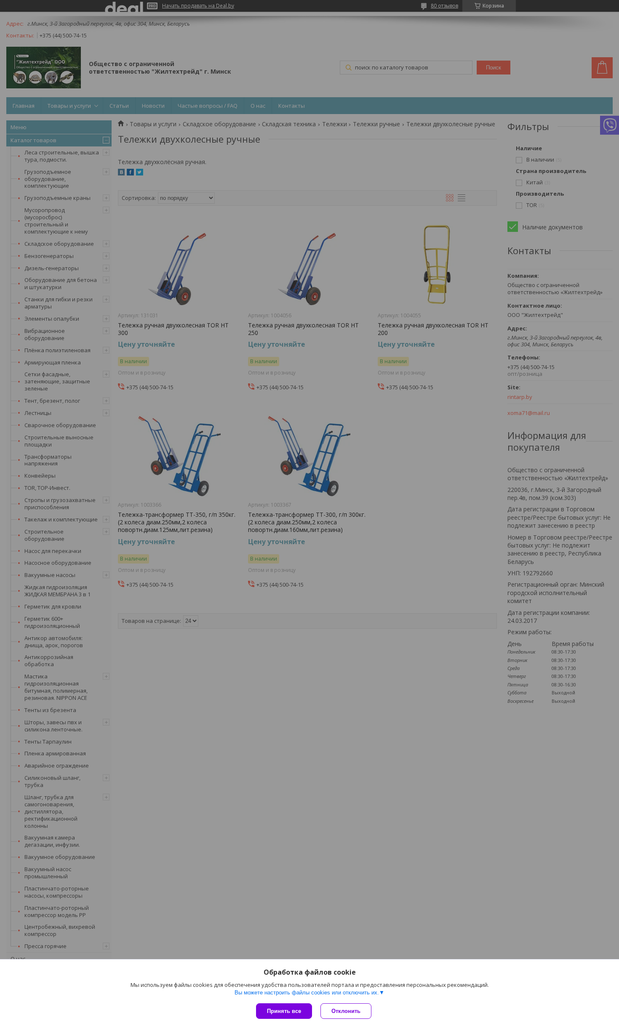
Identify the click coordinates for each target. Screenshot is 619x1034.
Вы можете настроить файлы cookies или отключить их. (307, 992)
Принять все (284, 1011)
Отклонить (345, 1011)
